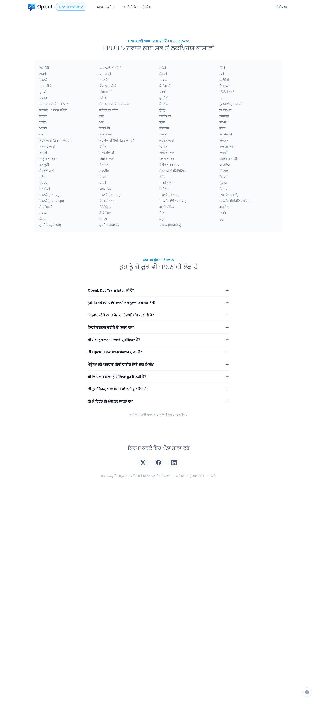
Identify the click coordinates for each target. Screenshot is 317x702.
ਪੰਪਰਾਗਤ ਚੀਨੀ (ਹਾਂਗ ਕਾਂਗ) (114, 104)
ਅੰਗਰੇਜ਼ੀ (44, 68)
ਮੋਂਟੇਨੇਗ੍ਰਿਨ (105, 207)
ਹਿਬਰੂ (42, 122)
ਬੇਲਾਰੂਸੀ (44, 164)
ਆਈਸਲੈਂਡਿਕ (166, 207)
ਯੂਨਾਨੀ (43, 116)
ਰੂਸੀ (221, 74)
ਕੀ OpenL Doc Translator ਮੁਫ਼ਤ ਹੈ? (115, 352)
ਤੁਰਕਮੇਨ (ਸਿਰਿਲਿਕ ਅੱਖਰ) (234, 201)
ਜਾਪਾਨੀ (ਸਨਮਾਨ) (49, 195)
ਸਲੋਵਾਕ (223, 140)
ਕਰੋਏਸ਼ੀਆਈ (166, 140)
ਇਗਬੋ (222, 213)
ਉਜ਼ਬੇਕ (43, 183)
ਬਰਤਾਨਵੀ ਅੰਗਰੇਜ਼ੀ (110, 68)
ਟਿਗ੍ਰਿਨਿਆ (106, 201)
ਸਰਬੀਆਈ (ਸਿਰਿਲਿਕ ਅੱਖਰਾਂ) (116, 140)
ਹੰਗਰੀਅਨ (165, 116)
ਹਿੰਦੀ (222, 68)
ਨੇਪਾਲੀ (43, 152)
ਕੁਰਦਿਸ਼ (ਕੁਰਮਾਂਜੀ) (50, 225)
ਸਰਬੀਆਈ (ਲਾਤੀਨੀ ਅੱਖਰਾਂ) (55, 140)
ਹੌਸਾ (161, 213)
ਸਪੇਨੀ (162, 68)
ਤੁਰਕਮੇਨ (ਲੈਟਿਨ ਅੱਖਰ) (172, 201)
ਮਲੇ (101, 122)
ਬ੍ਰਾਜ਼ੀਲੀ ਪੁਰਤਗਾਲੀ (230, 104)
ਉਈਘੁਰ (163, 189)
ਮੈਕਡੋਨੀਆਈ (46, 171)
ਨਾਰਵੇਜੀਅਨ (226, 146)
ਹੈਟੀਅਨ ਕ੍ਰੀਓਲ (169, 164)
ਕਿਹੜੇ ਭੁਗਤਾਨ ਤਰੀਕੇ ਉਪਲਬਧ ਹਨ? (111, 327)
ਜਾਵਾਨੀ (103, 80)
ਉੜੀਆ (223, 183)
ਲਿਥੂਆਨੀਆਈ (47, 158)
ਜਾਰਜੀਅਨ (165, 183)
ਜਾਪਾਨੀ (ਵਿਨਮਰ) (169, 195)
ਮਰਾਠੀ (43, 128)
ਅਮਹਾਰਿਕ (105, 189)
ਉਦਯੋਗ (146, 7)
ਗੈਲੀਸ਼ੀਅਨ (105, 213)
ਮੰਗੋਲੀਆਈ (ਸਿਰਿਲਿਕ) (172, 171)
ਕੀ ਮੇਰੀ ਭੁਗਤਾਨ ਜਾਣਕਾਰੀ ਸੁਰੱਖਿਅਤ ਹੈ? (114, 339)
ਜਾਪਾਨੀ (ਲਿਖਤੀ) (228, 195)
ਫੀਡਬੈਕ (180, 414)
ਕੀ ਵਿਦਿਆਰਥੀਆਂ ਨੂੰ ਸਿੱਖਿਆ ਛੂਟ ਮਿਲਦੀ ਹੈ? (117, 376)
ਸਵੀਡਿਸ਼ (224, 116)
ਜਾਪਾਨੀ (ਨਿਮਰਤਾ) (109, 195)
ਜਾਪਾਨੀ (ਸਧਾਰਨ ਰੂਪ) (51, 201)
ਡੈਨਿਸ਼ (102, 146)
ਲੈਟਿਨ (222, 177)
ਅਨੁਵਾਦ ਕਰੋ (104, 7)
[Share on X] (143, 463)
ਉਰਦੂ (162, 110)
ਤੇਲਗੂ (162, 122)
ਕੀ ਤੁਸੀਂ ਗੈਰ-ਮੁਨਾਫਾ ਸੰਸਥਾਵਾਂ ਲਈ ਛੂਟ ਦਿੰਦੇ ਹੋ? (118, 389)
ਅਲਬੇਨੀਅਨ (106, 158)
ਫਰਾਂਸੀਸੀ (224, 80)
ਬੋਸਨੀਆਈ (45, 207)
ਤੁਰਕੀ (42, 92)
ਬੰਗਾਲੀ (163, 74)
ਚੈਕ (101, 116)
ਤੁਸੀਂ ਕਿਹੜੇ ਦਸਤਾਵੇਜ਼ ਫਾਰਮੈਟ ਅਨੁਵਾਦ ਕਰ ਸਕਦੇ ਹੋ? (122, 302)
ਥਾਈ (162, 92)
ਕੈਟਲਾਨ (103, 164)
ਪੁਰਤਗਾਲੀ (105, 74)
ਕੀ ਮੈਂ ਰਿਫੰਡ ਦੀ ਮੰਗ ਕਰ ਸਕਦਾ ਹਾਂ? (110, 401)
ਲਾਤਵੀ (223, 152)
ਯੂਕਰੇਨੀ (163, 98)
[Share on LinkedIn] (174, 463)
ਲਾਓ (41, 177)
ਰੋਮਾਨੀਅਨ (225, 110)
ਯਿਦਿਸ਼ (223, 189)
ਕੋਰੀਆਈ (164, 86)
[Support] (307, 692)
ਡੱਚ (221, 98)
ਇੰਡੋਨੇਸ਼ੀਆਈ (227, 92)
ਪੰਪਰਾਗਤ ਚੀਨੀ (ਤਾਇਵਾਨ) (54, 104)
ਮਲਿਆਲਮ (105, 134)
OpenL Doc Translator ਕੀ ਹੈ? (111, 290)
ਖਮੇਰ (162, 177)
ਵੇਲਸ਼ (42, 219)
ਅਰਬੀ (43, 74)
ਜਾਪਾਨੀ (43, 80)
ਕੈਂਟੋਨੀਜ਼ (163, 104)
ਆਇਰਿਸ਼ (224, 164)
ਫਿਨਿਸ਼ (163, 146)
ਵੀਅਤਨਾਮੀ (105, 92)
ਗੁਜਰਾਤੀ (164, 128)
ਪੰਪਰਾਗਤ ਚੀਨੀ (108, 86)
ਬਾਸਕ (42, 213)
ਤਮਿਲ (222, 122)
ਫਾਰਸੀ (43, 98)
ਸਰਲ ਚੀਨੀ (45, 86)
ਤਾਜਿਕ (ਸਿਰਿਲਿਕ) (170, 225)
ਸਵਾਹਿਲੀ (44, 189)
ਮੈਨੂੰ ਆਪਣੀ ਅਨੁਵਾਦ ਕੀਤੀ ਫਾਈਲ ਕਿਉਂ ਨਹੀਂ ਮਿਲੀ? (121, 364)
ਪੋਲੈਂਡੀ (102, 98)
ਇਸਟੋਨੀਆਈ (167, 152)
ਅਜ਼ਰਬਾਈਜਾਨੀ (228, 158)
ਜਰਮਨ (163, 80)
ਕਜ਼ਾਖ (42, 134)
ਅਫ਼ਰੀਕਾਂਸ (225, 207)
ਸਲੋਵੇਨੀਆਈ (106, 152)
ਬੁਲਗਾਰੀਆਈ (47, 146)
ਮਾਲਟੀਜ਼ (104, 171)
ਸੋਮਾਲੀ (103, 219)
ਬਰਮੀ (102, 183)
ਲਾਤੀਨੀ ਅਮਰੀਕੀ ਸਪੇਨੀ (53, 110)
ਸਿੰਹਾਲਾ (223, 171)
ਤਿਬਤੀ (103, 177)
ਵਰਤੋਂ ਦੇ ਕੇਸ (130, 7)
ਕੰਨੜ (222, 128)
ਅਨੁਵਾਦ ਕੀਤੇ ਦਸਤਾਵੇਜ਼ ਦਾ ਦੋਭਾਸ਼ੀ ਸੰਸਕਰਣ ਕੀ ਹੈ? (121, 315)
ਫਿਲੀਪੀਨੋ (104, 128)
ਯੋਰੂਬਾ (162, 219)
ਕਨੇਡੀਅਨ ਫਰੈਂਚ (108, 110)
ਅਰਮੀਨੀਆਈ (167, 158)
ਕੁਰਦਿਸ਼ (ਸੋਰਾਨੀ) (109, 225)
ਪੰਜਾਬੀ (163, 134)
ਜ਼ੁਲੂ (221, 219)
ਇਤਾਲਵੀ (224, 86)
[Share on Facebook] (158, 463)
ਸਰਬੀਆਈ (225, 134)
